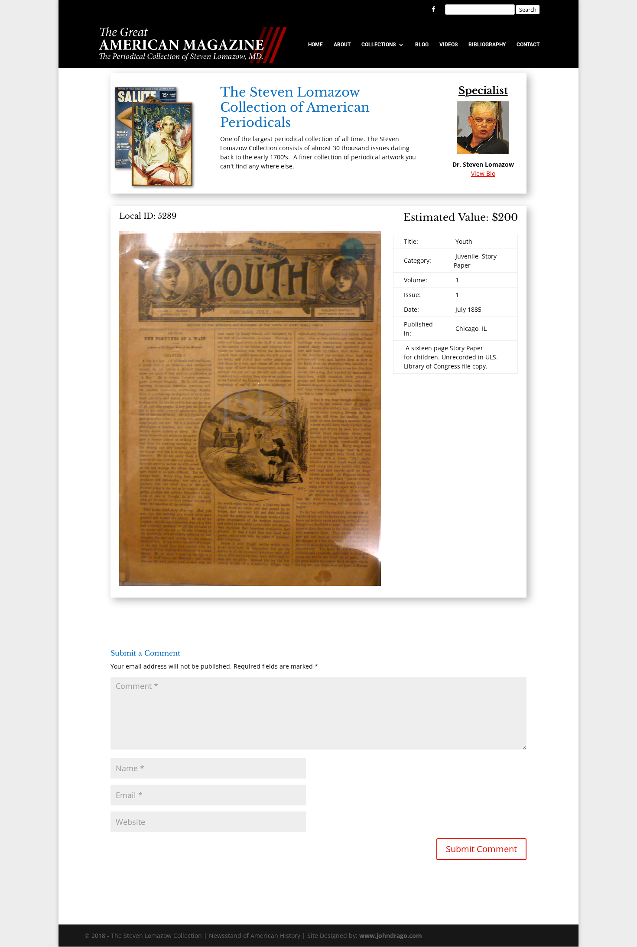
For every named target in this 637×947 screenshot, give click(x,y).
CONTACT (528, 45)
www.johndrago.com (390, 935)
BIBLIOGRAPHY (487, 45)
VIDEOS (448, 45)
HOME (315, 45)
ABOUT (342, 45)
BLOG (422, 45)
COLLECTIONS (378, 45)
